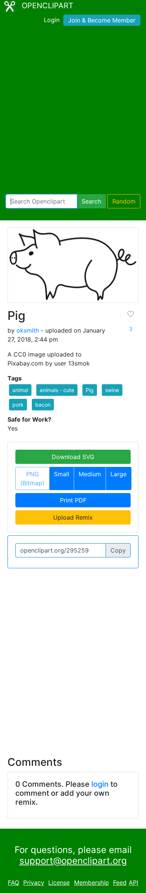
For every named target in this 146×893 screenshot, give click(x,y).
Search (91, 201)
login (100, 784)
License (59, 882)
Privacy (33, 882)
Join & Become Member (102, 20)
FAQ (13, 882)
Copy (118, 550)
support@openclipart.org (73, 860)
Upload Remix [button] (73, 517)
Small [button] (61, 474)
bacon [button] (43, 404)
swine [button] (112, 390)
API (133, 882)
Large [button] (118, 474)
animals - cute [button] (57, 390)
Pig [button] (90, 390)
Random (124, 201)
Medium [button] (90, 474)
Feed (120, 882)
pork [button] (18, 404)
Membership (91, 882)
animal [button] (20, 390)
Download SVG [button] (73, 457)
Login (52, 20)
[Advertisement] (73, 111)
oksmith (27, 330)
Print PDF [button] (73, 500)
